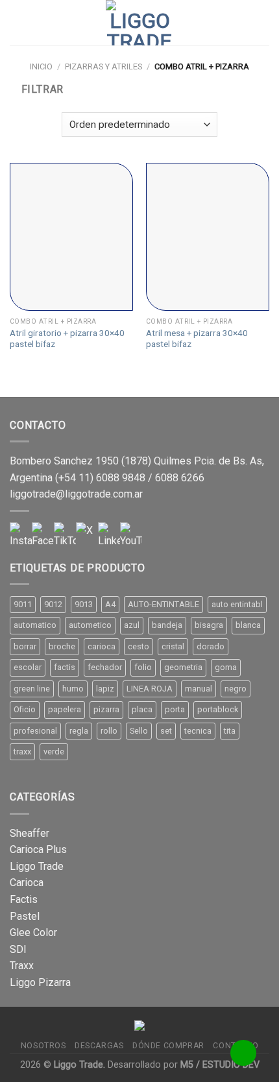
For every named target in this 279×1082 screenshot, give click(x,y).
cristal (173, 646)
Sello (139, 731)
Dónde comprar (168, 1045)
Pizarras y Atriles (103, 66)
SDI (18, 949)
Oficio (25, 709)
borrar (25, 646)
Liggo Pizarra (40, 982)
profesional (35, 731)
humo (73, 688)
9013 (84, 604)
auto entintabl (237, 604)
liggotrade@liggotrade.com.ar (76, 494)
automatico (35, 625)
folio (143, 667)
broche (62, 646)
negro (235, 688)
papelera (64, 709)
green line (32, 688)
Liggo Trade (37, 866)
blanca (248, 625)
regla (78, 731)
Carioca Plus (38, 849)
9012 (53, 604)
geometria (183, 667)
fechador (105, 667)
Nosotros (43, 1045)
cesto (138, 646)
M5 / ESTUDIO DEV (220, 1064)
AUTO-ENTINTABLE (163, 604)
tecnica (198, 731)
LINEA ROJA (150, 688)
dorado (210, 646)
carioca (101, 646)
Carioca (26, 882)
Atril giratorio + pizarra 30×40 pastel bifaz (67, 339)
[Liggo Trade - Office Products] (139, 22)
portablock (217, 709)
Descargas (99, 1045)
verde (53, 751)
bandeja (167, 625)
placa (142, 709)
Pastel (25, 916)
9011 (23, 604)
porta (175, 709)
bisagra (209, 625)
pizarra (106, 709)
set (166, 731)
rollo (109, 731)
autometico (90, 625)
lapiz (105, 688)
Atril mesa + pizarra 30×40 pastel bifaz (197, 339)
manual (198, 688)
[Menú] (17, 22)
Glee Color (33, 932)
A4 (110, 604)
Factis (24, 899)
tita (230, 731)
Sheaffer (29, 833)
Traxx (22, 965)
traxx (22, 751)
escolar (28, 667)
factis (64, 667)
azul (132, 625)
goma (226, 667)
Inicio (41, 66)
